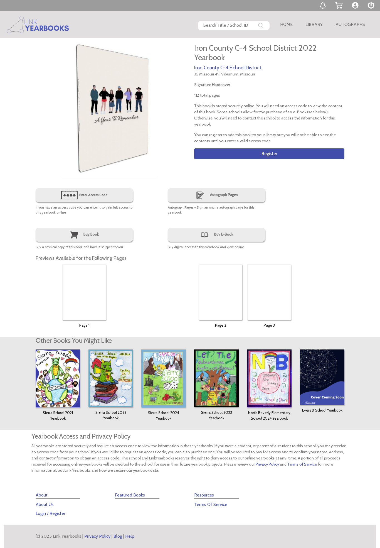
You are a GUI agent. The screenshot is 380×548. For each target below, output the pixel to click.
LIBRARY (314, 24)
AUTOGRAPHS (350, 24)
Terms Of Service (210, 504)
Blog (117, 536)
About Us (45, 504)
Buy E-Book (223, 234)
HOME (286, 24)
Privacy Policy (267, 464)
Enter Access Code (92, 195)
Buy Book (91, 234)
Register (269, 153)
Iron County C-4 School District (227, 68)
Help (129, 536)
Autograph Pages (223, 194)
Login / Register (50, 513)
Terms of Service (302, 464)
